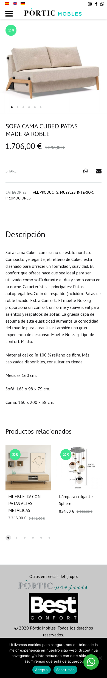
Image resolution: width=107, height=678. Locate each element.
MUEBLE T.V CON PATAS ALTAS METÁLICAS (24, 503)
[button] (8, 538)
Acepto (41, 670)
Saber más (65, 670)
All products (45, 192)
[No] (100, 658)
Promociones (18, 198)
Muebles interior (76, 192)
